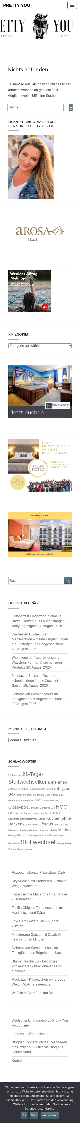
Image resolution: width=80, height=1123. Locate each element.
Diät (38, 800)
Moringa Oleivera (17, 835)
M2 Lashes (22, 830)
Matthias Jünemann (39, 830)
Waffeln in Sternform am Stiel (33, 993)
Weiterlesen (50, 1115)
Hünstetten (38, 813)
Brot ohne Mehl (24, 794)
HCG (61, 807)
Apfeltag (12, 789)
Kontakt (17, 1060)
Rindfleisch (14, 843)
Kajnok (48, 813)
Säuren (12, 849)
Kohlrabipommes (29, 819)
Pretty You (16, 5)
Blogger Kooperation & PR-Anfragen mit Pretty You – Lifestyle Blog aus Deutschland (39, 1047)
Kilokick (56, 813)
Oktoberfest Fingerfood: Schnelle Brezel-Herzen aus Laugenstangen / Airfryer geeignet (39, 621)
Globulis (54, 800)
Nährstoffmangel (55, 835)
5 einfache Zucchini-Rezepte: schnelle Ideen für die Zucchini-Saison (35, 680)
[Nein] (75, 1102)
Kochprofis (13, 819)
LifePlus (45, 824)
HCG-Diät (13, 813)
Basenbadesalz (37, 789)
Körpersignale (30, 824)
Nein (34, 1115)
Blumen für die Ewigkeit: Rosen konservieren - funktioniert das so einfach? (37, 966)
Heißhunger (25, 813)
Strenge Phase (63, 843)
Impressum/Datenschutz (30, 1034)
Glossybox (18, 807)
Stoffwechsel (37, 842)
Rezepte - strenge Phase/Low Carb (38, 872)
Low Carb (59, 824)
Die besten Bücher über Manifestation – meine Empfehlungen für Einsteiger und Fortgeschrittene (40, 639)
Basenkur (51, 789)
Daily (55, 794)
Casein (48, 794)
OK (24, 1115)
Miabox (65, 830)
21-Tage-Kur (14, 775)
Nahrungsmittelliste (37, 835)
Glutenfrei (34, 807)
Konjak (41, 819)
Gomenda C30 (47, 807)
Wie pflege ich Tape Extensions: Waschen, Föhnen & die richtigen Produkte (37, 662)
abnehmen (57, 782)
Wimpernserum (24, 849)
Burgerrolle (38, 794)
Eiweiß (45, 800)
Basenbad (22, 789)
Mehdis (53, 830)
